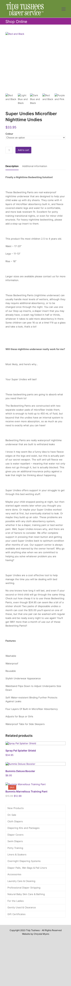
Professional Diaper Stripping (23, 887)
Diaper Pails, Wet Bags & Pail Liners (27, 867)
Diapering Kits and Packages (23, 827)
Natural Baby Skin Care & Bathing (26, 894)
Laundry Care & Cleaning (21, 881)
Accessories (14, 874)
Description (12, 166)
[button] (64, 9)
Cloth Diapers (15, 821)
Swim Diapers (15, 841)
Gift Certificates (16, 914)
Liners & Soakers (16, 854)
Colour (9, 133)
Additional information (34, 166)
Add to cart (23, 150)
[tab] (12, 166)
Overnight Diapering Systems (24, 861)
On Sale (11, 814)
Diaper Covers (15, 834)
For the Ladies (15, 900)
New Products (15, 808)
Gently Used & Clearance (21, 907)
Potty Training (15, 847)
